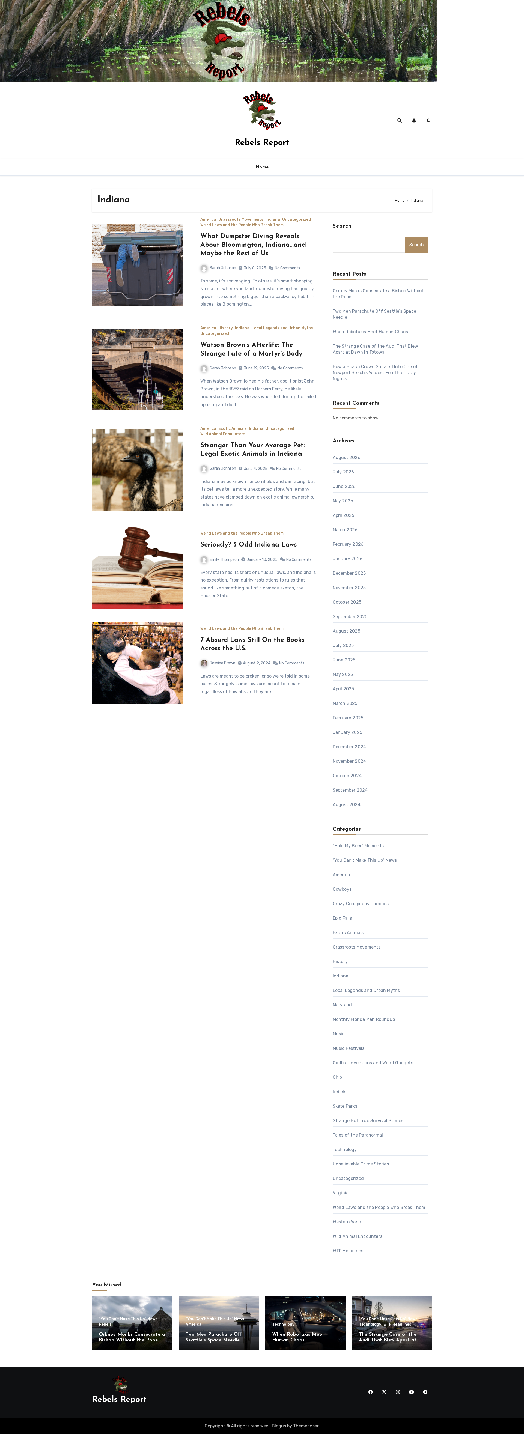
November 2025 (349, 587)
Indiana (273, 220)
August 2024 (347, 804)
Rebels (339, 1091)
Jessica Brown (222, 663)
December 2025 (349, 573)
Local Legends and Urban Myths (282, 328)
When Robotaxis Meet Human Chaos (370, 331)
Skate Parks (345, 1106)
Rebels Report (262, 143)
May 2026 (343, 500)
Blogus (279, 1426)
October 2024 (347, 775)
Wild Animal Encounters (222, 434)
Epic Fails (342, 918)
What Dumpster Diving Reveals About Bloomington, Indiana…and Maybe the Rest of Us (253, 245)
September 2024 (350, 790)
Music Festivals (349, 1048)
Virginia (341, 1193)
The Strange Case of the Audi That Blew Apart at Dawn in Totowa (387, 1340)
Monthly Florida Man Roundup (364, 1019)
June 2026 (344, 486)
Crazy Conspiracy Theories (361, 903)
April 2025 (343, 688)
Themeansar (305, 1426)
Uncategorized (296, 220)
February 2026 (348, 544)
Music (339, 1033)
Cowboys (342, 889)
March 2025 (345, 703)
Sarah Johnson (223, 268)
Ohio (337, 1077)
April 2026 (344, 515)
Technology (345, 1149)
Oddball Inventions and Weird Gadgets (373, 1062)
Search (342, 226)
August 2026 (347, 457)
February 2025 (348, 717)
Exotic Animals (232, 429)
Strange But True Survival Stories (368, 1120)
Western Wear (347, 1221)
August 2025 (346, 631)
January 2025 (347, 732)
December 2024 (349, 746)
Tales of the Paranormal (358, 1135)
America (208, 220)
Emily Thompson (224, 559)
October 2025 (347, 602)
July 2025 (343, 645)
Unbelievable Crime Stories (361, 1164)
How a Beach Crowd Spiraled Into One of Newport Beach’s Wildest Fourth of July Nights (375, 372)
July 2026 (343, 472)
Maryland (342, 1004)
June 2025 (344, 660)
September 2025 (350, 616)
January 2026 (347, 558)
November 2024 (349, 761)
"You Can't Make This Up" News (365, 860)
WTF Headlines (348, 1250)
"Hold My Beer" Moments (358, 845)
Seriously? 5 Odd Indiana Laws (248, 545)
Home (262, 167)
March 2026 (345, 529)
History (225, 328)
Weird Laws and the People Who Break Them (242, 225)
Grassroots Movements (240, 220)
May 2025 (343, 674)
